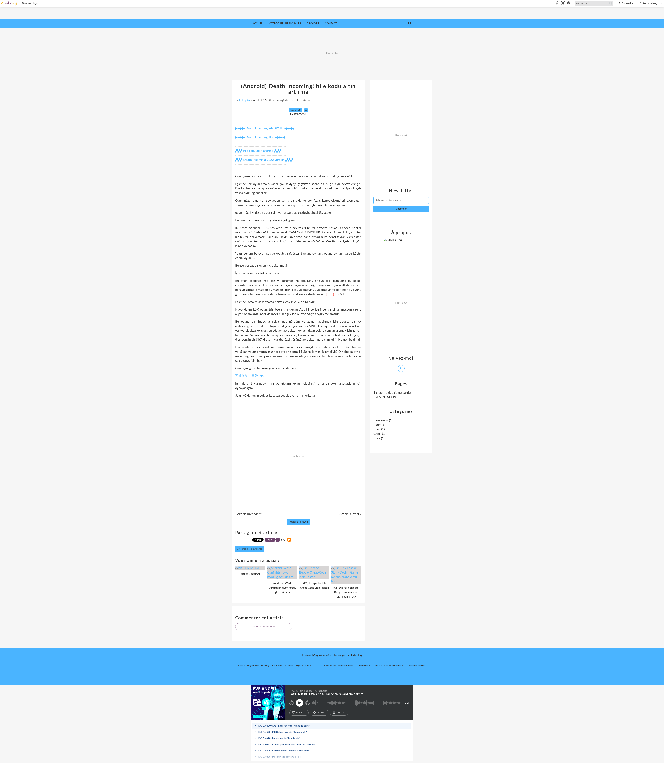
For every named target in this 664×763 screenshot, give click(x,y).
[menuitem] (258, 23)
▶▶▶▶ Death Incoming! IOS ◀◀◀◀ (260, 137)
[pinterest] (568, 3)
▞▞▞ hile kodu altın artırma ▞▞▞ (258, 150)
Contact (331, 23)
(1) (383, 420)
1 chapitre (245, 100)
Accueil (257, 23)
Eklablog (356, 655)
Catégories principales (285, 23)
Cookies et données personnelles (388, 666)
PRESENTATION (385, 397)
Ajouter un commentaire (263, 627)
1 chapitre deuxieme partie (392, 392)
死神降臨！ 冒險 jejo (249, 376)
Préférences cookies (416, 666)
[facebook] (557, 3)
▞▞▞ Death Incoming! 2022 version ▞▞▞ (264, 159)
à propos (341, 713)
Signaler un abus (304, 666)
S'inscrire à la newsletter (249, 549)
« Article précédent (248, 514)
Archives (313, 23)
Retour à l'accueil (298, 522)
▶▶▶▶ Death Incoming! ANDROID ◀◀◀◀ (264, 128)
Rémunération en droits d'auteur (339, 666)
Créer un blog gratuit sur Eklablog (253, 666)
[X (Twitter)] (563, 3)
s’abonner (301, 713)
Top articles (277, 666)
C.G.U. (318, 666)
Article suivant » (350, 514)
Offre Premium (363, 666)
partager (321, 713)
